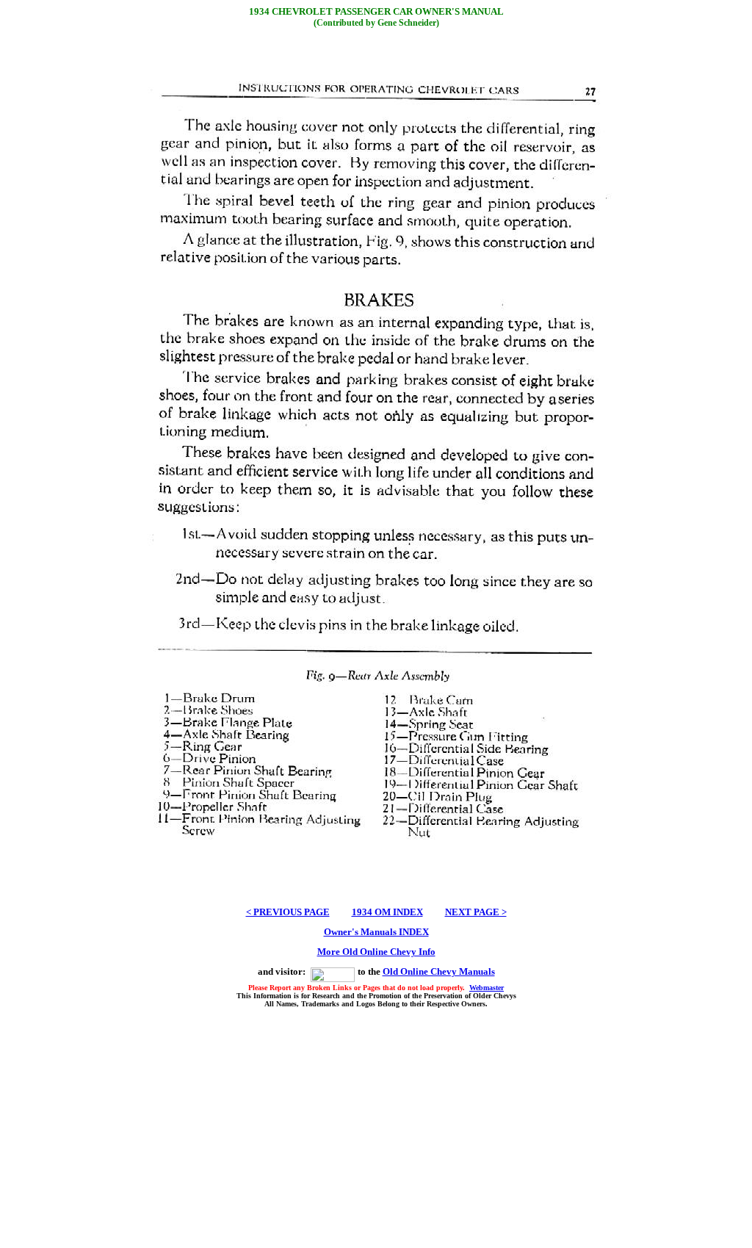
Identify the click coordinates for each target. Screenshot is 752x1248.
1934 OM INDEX (387, 911)
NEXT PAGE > (476, 911)
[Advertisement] (376, 1126)
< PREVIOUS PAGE (288, 911)
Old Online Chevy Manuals (439, 971)
